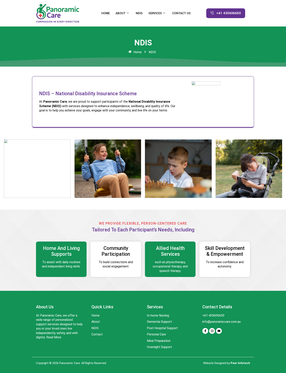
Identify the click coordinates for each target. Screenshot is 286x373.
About (120, 13)
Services (155, 13)
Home (105, 13)
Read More (53, 337)
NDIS (139, 13)
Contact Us (181, 13)
